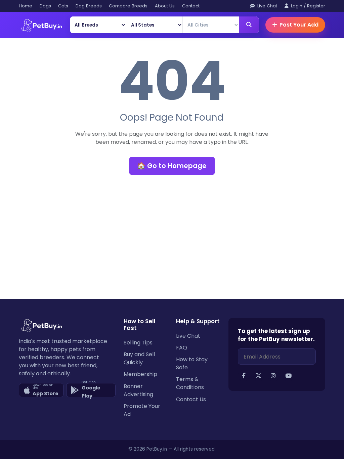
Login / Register (307, 6)
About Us (165, 6)
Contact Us (191, 399)
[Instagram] (273, 375)
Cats (63, 6)
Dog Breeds (89, 6)
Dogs (45, 6)
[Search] (249, 24)
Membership (140, 374)
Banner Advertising (138, 390)
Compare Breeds (128, 6)
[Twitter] (258, 375)
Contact (191, 6)
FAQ (181, 347)
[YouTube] (288, 375)
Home (25, 6)
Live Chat (266, 6)
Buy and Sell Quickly (139, 358)
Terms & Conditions (190, 383)
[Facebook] (243, 375)
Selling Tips (138, 342)
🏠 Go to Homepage (172, 165)
